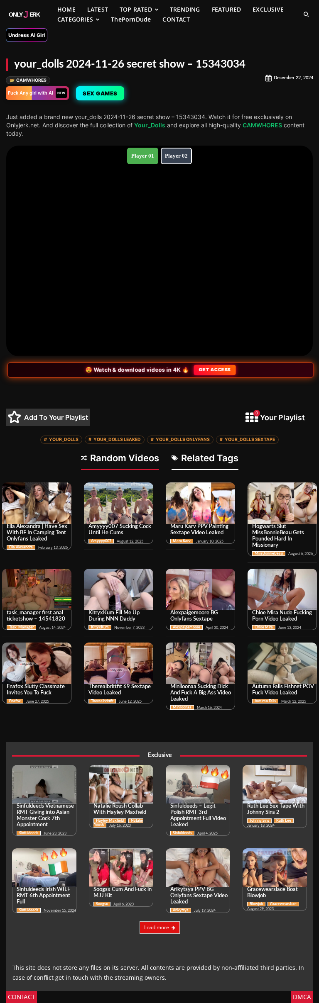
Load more (156, 927)
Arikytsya (181, 910)
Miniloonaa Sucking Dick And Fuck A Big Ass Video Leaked (200, 693)
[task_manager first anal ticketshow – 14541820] (36, 589)
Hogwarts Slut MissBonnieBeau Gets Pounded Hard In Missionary (278, 536)
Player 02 (176, 156)
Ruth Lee (283, 821)
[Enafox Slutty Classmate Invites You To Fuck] (36, 663)
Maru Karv (182, 541)
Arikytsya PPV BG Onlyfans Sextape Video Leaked (199, 896)
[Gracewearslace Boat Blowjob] (275, 867)
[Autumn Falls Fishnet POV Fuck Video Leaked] (282, 663)
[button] (306, 14)
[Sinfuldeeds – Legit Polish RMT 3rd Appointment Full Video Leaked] (198, 784)
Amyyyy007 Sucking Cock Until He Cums (119, 530)
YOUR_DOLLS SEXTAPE (247, 439)
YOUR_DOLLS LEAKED (114, 439)
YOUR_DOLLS (61, 439)
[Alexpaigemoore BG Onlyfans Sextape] (200, 589)
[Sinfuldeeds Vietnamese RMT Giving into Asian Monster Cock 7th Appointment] (44, 784)
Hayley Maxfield (110, 821)
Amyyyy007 (101, 541)
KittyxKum (100, 627)
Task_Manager (21, 627)
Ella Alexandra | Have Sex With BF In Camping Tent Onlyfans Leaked (37, 533)
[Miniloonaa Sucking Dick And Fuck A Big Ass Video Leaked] (200, 663)
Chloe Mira (264, 627)
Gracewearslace (283, 904)
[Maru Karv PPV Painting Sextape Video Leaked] (200, 503)
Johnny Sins (259, 821)
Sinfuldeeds (28, 833)
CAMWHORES (28, 80)
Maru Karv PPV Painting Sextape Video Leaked (199, 530)
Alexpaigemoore (186, 627)
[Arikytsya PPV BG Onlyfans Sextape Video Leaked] (198, 867)
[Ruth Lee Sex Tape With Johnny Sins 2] (275, 784)
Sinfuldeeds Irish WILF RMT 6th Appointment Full (43, 896)
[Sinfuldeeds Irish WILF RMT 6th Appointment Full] (44, 867)
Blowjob (256, 904)
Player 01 (142, 156)
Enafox (15, 701)
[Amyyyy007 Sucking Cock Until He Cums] (118, 503)
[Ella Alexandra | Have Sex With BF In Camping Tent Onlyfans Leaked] (36, 503)
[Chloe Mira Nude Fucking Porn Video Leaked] (282, 589)
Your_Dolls (149, 125)
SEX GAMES (99, 93)
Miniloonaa (182, 707)
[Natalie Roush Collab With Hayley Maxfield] (121, 784)
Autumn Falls (265, 701)
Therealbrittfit (102, 701)
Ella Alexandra (21, 547)
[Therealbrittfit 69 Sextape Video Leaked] (118, 663)
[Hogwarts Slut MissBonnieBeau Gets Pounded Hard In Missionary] (282, 503)
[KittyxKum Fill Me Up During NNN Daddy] (118, 589)
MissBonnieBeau (269, 553)
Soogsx (102, 904)
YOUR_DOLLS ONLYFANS (180, 439)
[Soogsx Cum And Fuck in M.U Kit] (121, 867)
